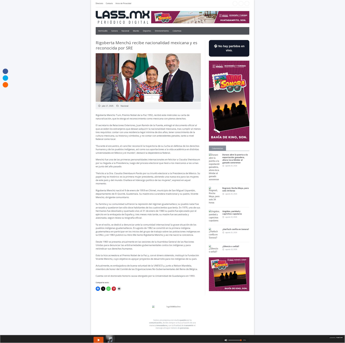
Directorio (99, 3)
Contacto (109, 3)
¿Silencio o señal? (230, 246)
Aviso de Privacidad (123, 3)
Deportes (147, 31)
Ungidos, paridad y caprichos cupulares (232, 212)
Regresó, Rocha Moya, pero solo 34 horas (235, 189)
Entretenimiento (162, 31)
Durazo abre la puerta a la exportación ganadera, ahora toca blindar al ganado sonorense (235, 158)
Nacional (125, 31)
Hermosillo (103, 31)
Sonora (114, 31)
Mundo (136, 31)
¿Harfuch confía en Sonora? (235, 229)
